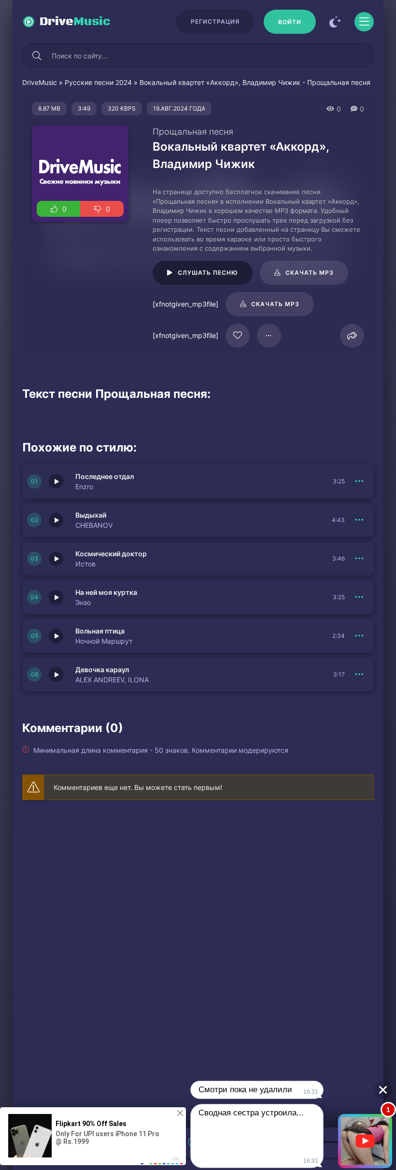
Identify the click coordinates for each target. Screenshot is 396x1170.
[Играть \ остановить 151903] (56, 636)
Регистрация (215, 21)
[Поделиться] (352, 336)
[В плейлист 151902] (359, 674)
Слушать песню (208, 272)
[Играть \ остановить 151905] (56, 559)
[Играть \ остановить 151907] (56, 481)
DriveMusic (39, 82)
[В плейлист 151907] (359, 481)
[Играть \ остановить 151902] (56, 675)
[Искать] (36, 55)
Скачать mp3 (309, 272)
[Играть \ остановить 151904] (56, 597)
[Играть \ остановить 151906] (56, 520)
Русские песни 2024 (98, 82)
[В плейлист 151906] (359, 520)
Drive (75, 21)
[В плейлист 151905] (359, 558)
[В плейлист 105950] (269, 336)
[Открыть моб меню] (364, 21)
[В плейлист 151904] (359, 597)
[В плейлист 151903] (359, 636)
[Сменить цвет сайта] (335, 21)
